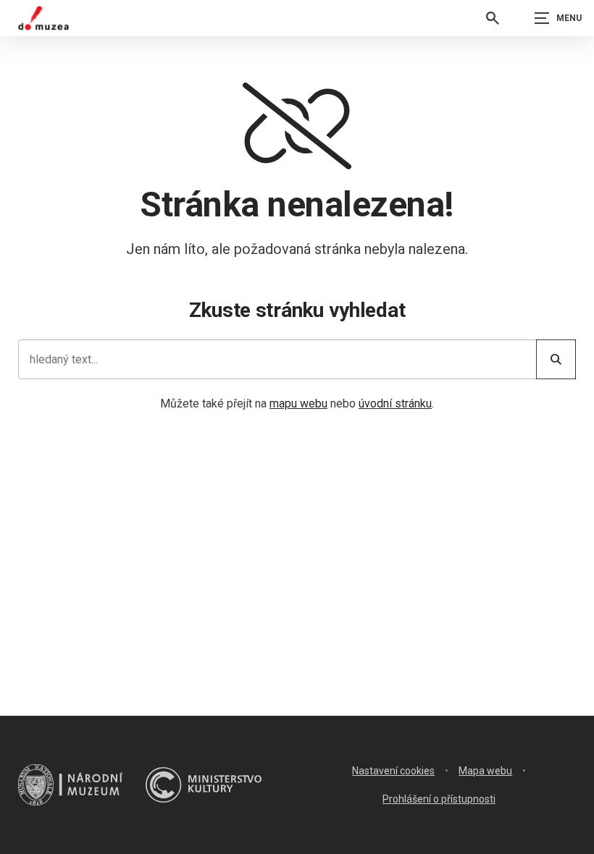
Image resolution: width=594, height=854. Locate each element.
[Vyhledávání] (492, 18)
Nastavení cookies (393, 771)
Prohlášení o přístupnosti (438, 799)
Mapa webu (485, 771)
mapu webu (298, 403)
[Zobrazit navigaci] (558, 18)
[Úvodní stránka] (43, 18)
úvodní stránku (395, 403)
